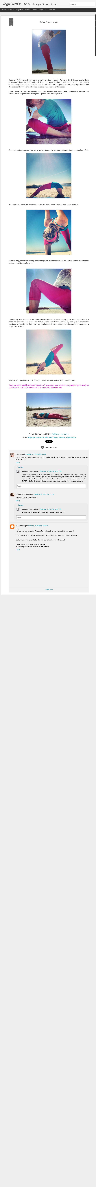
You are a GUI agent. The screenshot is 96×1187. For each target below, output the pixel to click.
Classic (3, 9)
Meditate (62, 437)
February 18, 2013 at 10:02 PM (50, 471)
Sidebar (34, 9)
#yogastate (40, 437)
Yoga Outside (71, 437)
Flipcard (11, 9)
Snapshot (42, 9)
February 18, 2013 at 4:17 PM (44, 494)
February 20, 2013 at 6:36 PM (38, 525)
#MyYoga (31, 437)
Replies (20, 467)
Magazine (19, 9)
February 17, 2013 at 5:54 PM (36, 454)
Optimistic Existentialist (24, 494)
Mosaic (27, 9)
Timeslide (51, 9)
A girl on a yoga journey (60, 434)
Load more (49, 589)
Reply (18, 463)
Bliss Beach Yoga (49, 22)
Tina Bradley (20, 454)
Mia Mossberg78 (22, 525)
